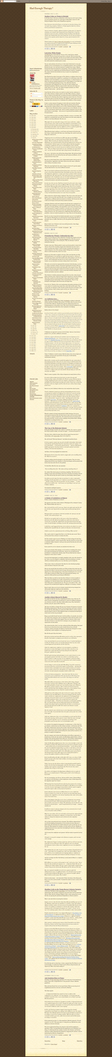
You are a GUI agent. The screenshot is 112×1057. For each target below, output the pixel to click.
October (34, 132)
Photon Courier (33, 393)
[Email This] (45, 48)
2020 (32, 124)
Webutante (32, 399)
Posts (33, 93)
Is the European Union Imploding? (36, 275)
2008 (32, 350)
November (34, 131)
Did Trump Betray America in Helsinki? (37, 228)
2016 (32, 337)
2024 (32, 117)
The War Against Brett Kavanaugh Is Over (36, 205)
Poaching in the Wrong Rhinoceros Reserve (37, 285)
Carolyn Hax (57, 436)
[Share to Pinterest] (54, 48)
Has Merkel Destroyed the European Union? (37, 291)
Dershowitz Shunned (36, 301)
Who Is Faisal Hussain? (37, 197)
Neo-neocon (32, 392)
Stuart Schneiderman (35, 83)
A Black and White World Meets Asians (37, 180)
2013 (32, 342)
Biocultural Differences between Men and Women (36, 307)
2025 (32, 115)
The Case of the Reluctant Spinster (56, 428)
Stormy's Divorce (35, 196)
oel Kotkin (67, 300)
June (33, 325)
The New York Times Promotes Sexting (36, 261)
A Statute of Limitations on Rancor (37, 152)
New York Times (55, 979)
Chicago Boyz (32, 384)
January (34, 333)
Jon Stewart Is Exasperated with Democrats (36, 282)
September (34, 134)
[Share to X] (50, 48)
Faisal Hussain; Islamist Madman (36, 185)
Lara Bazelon (48, 54)
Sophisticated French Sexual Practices (36, 194)
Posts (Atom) (54, 1044)
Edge (31, 387)
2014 (32, 340)
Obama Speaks (35, 199)
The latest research (63, 239)
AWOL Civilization (33, 383)
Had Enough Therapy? (41, 8)
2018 (32, 127)
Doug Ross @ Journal (34, 385)
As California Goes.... (36, 147)
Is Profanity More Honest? (37, 272)
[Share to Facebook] (52, 48)
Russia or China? (35, 202)
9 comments (65, 292)
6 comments (65, 489)
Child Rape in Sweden (36, 173)
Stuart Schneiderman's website (36, 398)
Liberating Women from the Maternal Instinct (37, 254)
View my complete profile (35, 88)
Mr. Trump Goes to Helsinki (36, 242)
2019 (32, 125)
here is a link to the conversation (62, 41)
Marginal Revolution (34, 389)
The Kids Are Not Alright (37, 313)
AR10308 (32, 381)
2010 (32, 347)
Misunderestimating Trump (36, 323)
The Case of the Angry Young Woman (36, 223)
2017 (32, 335)
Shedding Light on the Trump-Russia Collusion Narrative (63, 889)
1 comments (65, 46)
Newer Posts (47, 1041)
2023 (32, 119)
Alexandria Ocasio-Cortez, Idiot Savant (37, 216)
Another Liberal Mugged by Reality (37, 155)
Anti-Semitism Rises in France (54, 978)
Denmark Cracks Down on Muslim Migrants (37, 315)
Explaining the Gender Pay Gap (36, 251)
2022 (32, 120)
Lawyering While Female (37, 142)
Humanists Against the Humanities (36, 270)
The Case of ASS (35, 256)
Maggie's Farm (33, 388)
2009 (32, 349)
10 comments (65, 227)
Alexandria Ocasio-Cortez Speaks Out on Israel (37, 231)
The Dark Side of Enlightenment (35, 234)
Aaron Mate (62, 891)
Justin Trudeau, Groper (36, 317)
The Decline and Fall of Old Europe (37, 165)
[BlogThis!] (47, 48)
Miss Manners (32, 391)
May (33, 327)
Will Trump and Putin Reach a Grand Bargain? (36, 238)
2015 (32, 338)
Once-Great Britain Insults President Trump (37, 258)
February (34, 332)
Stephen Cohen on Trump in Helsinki (37, 140)
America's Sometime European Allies (36, 245)
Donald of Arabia (35, 293)
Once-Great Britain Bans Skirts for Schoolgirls (37, 288)
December (34, 129)
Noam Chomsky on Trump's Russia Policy (37, 211)
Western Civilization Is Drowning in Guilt (36, 320)
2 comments (65, 421)
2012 (32, 344)
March (33, 330)
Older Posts (79, 1041)
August (34, 136)
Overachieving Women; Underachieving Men (37, 144)
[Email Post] (70, 46)
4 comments (65, 883)
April (33, 328)
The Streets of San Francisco (36, 296)
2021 (32, 122)
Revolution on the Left (36, 201)
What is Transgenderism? (37, 182)
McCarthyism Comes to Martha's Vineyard (37, 311)
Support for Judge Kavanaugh (36, 264)
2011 (32, 345)
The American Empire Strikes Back (36, 248)
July (33, 137)
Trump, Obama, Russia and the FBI (36, 303)
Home (63, 1041)
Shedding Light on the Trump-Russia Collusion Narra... (36, 159)
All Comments (35, 96)
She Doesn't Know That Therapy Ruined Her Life (37, 177)
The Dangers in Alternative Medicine (37, 191)
